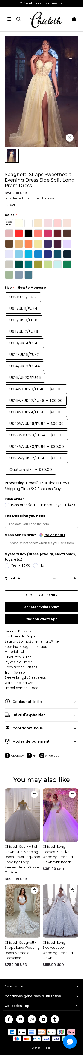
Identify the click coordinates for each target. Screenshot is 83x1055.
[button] (9, 19)
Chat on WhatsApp (41, 619)
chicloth (46, 1048)
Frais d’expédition (17, 198)
